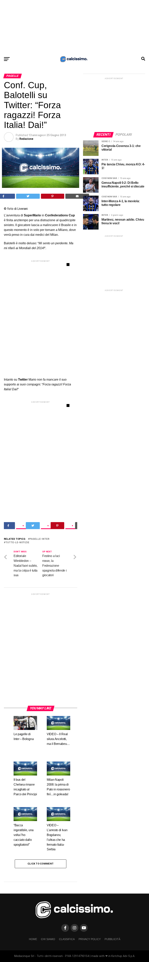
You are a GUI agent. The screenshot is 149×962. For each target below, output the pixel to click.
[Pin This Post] (52, 196)
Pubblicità (112, 939)
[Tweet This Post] (28, 196)
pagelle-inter (39, 539)
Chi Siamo (48, 939)
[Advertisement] (74, 27)
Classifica (67, 939)
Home (33, 939)
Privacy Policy (90, 939)
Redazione (26, 138)
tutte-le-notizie (17, 542)
